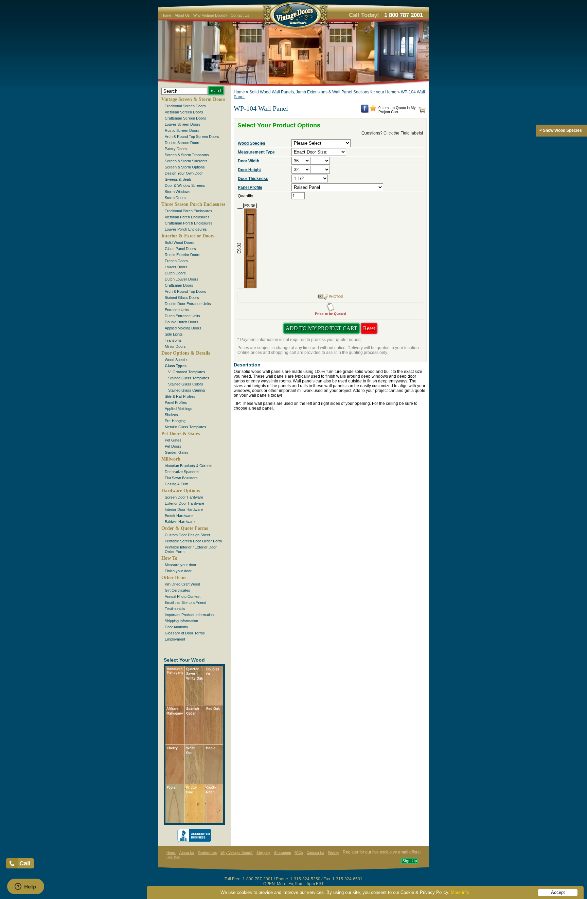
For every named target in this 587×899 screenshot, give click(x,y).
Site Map (173, 857)
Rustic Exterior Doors (182, 255)
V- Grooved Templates (186, 372)
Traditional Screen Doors (185, 106)
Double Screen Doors (182, 143)
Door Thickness (253, 178)
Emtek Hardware (179, 516)
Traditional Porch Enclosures (188, 211)
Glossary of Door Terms (185, 633)
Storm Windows (178, 192)
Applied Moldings (178, 409)
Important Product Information (189, 615)
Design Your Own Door (184, 173)
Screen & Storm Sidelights (186, 161)
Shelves (171, 415)
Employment (175, 639)
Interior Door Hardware (184, 509)
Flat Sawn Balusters (181, 478)
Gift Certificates (177, 590)
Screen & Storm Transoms (187, 155)
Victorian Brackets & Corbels (188, 466)
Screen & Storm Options (185, 167)
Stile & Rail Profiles (180, 396)
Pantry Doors (176, 149)
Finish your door (178, 571)
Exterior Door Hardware (184, 503)
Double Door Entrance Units (188, 304)
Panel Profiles (176, 402)
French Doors (176, 261)
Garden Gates (177, 452)
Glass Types (175, 366)
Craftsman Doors (179, 285)
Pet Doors (173, 446)
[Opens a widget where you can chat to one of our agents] (25, 887)
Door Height (249, 169)
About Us (182, 15)
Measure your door (180, 565)
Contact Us (240, 15)
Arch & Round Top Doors (185, 291)
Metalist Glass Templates (185, 427)
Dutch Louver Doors (181, 279)
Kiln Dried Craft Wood (182, 584)
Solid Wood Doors (179, 242)
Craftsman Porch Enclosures (189, 223)
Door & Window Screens (185, 185)
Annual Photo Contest (182, 596)
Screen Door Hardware (184, 497)
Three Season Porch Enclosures (193, 204)
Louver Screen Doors (182, 124)
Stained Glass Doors (182, 297)
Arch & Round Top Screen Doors (192, 136)
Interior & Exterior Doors (187, 235)
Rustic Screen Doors (182, 130)
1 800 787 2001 (403, 15)
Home (166, 15)
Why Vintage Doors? (210, 15)
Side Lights (174, 334)
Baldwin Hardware (180, 522)
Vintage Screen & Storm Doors (193, 99)
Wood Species (177, 360)
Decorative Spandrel (181, 472)
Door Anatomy (176, 627)
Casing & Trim (176, 484)
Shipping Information (181, 621)
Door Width (248, 161)
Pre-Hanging (175, 421)
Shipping (263, 853)
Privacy (333, 853)
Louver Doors (176, 267)
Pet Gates (173, 440)
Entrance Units (177, 310)
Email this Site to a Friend (185, 602)
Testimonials (175, 609)
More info (460, 892)
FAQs (299, 853)
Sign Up (409, 861)
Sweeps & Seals (178, 179)
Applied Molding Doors (183, 328)
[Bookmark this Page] (373, 110)
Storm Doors (175, 198)
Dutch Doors (175, 273)
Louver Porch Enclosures (186, 229)
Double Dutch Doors (181, 322)
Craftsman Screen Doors (185, 118)
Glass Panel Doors (180, 249)
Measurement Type (256, 152)
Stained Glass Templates (188, 378)
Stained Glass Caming (186, 390)
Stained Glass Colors (185, 384)
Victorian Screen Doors (184, 112)
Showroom (282, 853)
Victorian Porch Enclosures (187, 217)
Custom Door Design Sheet (187, 535)
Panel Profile (250, 187)
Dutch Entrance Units (182, 316)
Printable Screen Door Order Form (193, 541)
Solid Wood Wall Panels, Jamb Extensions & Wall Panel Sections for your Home (322, 92)
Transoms (173, 340)
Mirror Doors (175, 346)
